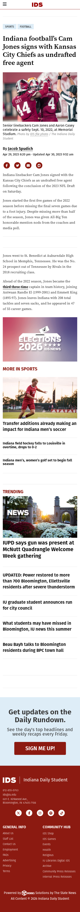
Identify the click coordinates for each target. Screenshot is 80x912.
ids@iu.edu (9, 794)
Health (47, 850)
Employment (10, 849)
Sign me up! (40, 748)
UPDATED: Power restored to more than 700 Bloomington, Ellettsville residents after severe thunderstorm (39, 581)
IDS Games (49, 839)
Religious (48, 855)
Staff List (8, 839)
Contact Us (9, 844)
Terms (6, 871)
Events (47, 844)
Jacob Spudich (20, 148)
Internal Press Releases (57, 877)
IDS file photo (39, 134)
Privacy (7, 866)
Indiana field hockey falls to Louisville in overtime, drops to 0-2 (34, 445)
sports (9, 26)
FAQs (6, 855)
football (25, 26)
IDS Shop (48, 833)
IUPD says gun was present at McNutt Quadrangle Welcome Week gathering (38, 549)
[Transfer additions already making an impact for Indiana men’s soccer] (40, 398)
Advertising (9, 860)
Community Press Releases (59, 871)
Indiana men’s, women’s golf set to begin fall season (37, 462)
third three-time (15, 287)
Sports (29, 369)
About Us (8, 833)
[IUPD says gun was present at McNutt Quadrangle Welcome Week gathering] (40, 517)
